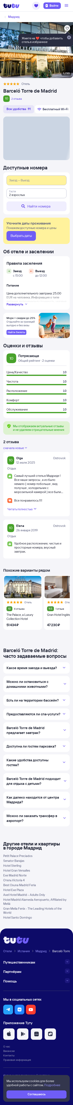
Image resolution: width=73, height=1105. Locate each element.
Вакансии (9, 1051)
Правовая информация (17, 1059)
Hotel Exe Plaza (13, 890)
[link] (16, 332)
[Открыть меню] (67, 5)
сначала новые (13, 448)
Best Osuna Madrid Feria (19, 885)
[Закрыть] (69, 38)
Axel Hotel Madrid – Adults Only (24, 895)
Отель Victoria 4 (14, 880)
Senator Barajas (13, 861)
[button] (36, 6)
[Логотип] (11, 5)
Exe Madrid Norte (15, 875)
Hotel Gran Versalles (16, 870)
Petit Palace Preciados (17, 856)
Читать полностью (20, 509)
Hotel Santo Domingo (17, 917)
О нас (6, 1046)
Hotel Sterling (12, 866)
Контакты (9, 1055)
